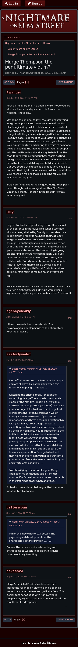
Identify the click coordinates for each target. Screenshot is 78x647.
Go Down (9, 82)
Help (23, 643)
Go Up (7, 619)
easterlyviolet (18, 354)
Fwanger (13, 92)
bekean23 (14, 571)
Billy (10, 212)
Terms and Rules (37, 643)
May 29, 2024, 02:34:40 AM (20, 360)
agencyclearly (18, 311)
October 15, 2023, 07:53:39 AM (21, 217)
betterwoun (16, 507)
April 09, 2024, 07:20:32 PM (20, 317)
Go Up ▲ (52, 643)
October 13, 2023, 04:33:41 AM (21, 98)
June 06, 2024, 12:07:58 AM (20, 513)
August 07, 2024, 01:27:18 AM (21, 576)
